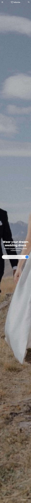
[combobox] (15, 257)
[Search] (28, 2)
